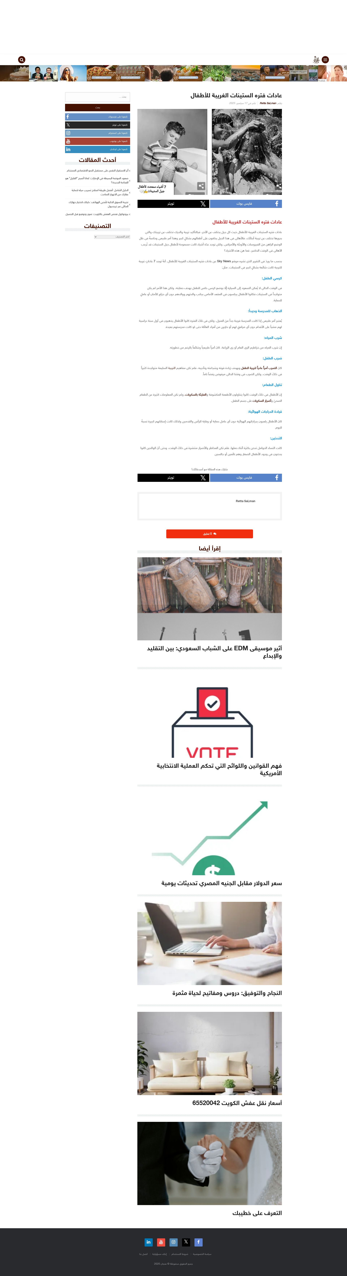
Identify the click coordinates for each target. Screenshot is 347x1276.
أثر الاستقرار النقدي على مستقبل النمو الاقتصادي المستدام (97, 170)
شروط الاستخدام (180, 1254)
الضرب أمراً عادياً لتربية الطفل (259, 368)
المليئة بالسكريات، (195, 395)
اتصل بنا (143, 1254)
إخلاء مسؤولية (159, 1254)
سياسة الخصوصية (202, 1254)
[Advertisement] (173, 27)
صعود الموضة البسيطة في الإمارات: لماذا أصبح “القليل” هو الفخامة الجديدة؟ (96, 180)
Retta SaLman (268, 103)
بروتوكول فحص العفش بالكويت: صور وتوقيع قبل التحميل (97, 214)
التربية (171, 368)
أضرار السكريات (262, 401)
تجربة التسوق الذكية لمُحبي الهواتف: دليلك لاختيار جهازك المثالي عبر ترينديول (98, 204)
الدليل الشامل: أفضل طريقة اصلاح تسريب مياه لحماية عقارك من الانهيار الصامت (100, 192)
